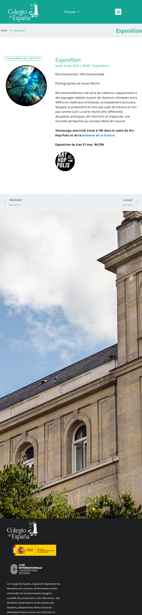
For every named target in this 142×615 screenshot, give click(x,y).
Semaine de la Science (98, 135)
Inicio (4, 30)
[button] (118, 12)
